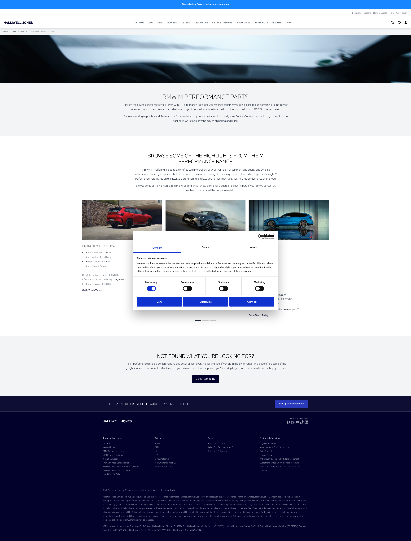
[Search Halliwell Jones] (391, 22)
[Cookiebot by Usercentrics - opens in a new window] (260, 236)
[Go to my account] (397, 23)
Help (391, 13)
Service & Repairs (222, 22)
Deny (159, 301)
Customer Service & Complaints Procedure (279, 462)
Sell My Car (201, 22)
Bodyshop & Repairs (217, 451)
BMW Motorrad (162, 459)
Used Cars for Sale (111, 474)
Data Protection (267, 451)
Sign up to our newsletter (291, 403)
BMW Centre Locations (113, 451)
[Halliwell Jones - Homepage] (22, 22)
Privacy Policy (266, 455)
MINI (157, 447)
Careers (367, 13)
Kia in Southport (110, 459)
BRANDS (140, 22)
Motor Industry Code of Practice (274, 447)
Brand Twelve (170, 490)
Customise (206, 301)
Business (277, 22)
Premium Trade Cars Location (116, 462)
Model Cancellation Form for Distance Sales (280, 466)
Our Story (107, 443)
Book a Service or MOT (217, 443)
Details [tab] (206, 247)
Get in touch (401, 13)
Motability (261, 22)
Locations (356, 13)
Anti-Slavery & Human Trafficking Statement (279, 459)
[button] (198, 320)
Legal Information (268, 443)
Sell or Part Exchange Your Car (221, 447)
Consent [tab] (157, 247)
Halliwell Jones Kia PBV (165, 462)
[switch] (187, 288)
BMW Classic (244, 22)
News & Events (380, 13)
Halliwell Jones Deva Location (116, 470)
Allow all (252, 301)
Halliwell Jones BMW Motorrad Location (121, 466)
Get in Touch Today (92, 290)
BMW (14, 31)
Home (5, 31)
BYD (157, 455)
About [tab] (253, 247)
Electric (172, 22)
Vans (290, 22)
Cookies (263, 470)
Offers (186, 22)
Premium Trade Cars (164, 466)
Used (160, 22)
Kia (156, 451)
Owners (23, 31)
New (151, 22)
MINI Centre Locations (113, 455)
